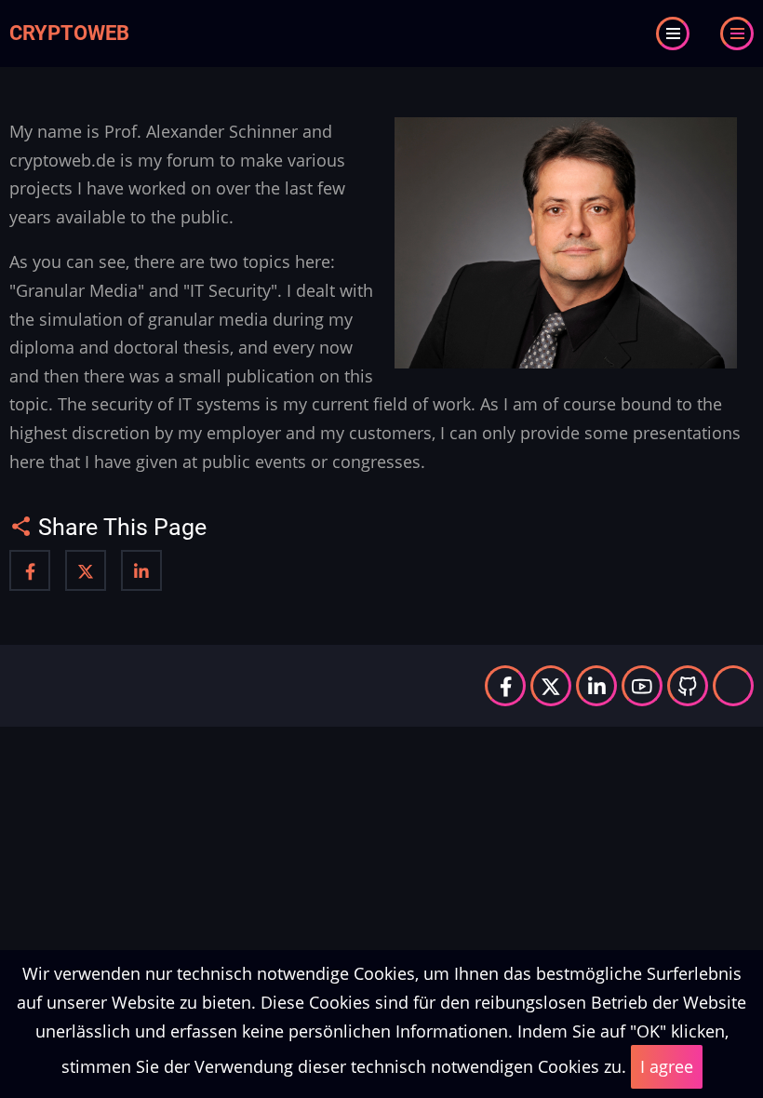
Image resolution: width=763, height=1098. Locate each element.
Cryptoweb (69, 33)
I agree (666, 1066)
